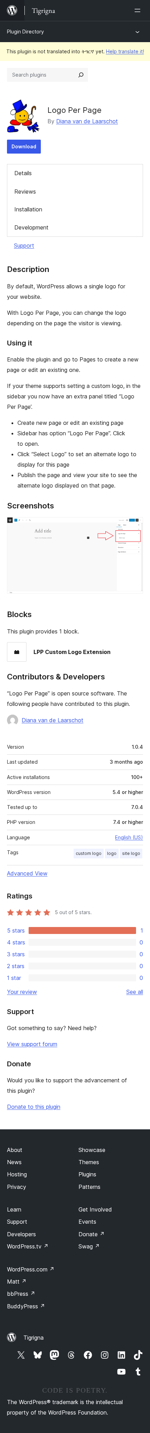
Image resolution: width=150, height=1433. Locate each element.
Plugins (87, 1174)
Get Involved (95, 1209)
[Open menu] (139, 10)
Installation (28, 209)
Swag (89, 1246)
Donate (91, 1234)
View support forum (32, 1044)
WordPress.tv (27, 1246)
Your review (22, 991)
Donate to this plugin (33, 1106)
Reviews (25, 191)
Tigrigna (33, 1337)
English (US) (129, 837)
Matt (17, 1281)
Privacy (16, 1186)
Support (24, 245)
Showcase (91, 1149)
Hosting (17, 1174)
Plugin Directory (25, 31)
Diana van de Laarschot (87, 121)
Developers (21, 1234)
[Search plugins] (81, 75)
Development (31, 227)
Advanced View (27, 873)
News (14, 1162)
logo (112, 853)
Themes (88, 1162)
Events (87, 1221)
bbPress (21, 1293)
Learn (14, 1209)
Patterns (89, 1186)
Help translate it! (125, 51)
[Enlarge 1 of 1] (133, 526)
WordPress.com (30, 1269)
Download (24, 146)
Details (23, 173)
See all (134, 991)
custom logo (89, 853)
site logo (131, 853)
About (14, 1149)
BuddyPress (26, 1306)
